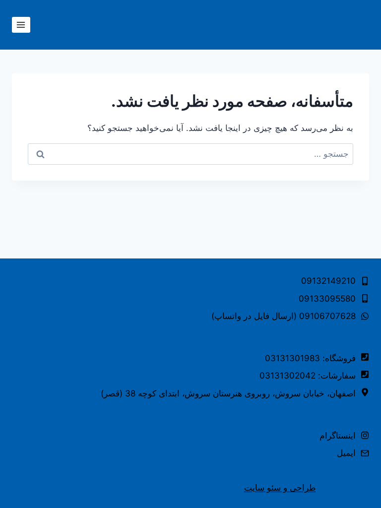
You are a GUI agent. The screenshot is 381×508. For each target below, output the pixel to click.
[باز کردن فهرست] (21, 24)
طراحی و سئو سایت (280, 488)
